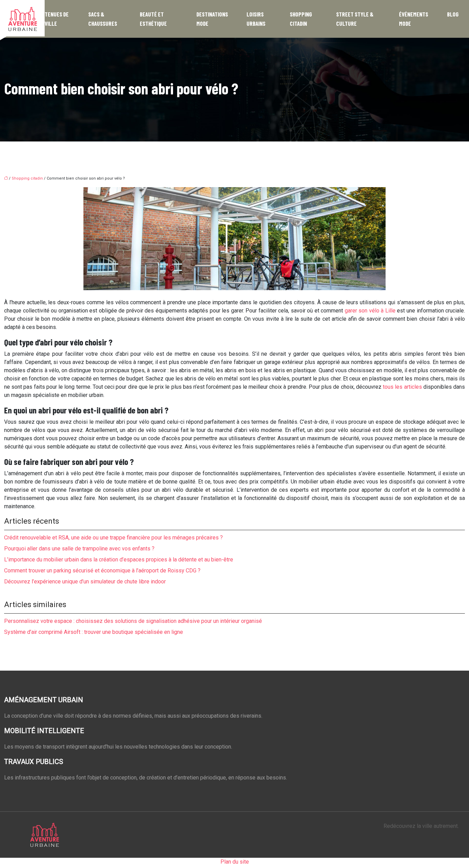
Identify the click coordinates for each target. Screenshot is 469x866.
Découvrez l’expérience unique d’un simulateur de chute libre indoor (85, 581)
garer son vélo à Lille (370, 310)
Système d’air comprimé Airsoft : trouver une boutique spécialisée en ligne (93, 632)
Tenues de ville (57, 19)
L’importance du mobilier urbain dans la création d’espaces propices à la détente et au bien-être (118, 559)
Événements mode (413, 19)
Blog (453, 14)
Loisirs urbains (256, 19)
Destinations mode (212, 19)
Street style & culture (355, 19)
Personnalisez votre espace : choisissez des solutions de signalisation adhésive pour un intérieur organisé (133, 621)
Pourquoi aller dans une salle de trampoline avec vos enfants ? (79, 548)
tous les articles (402, 387)
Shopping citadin (301, 19)
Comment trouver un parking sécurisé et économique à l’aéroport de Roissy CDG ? (102, 570)
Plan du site (234, 861)
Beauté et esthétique (153, 19)
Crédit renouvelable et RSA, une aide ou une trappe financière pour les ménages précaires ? (113, 537)
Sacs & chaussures (102, 19)
